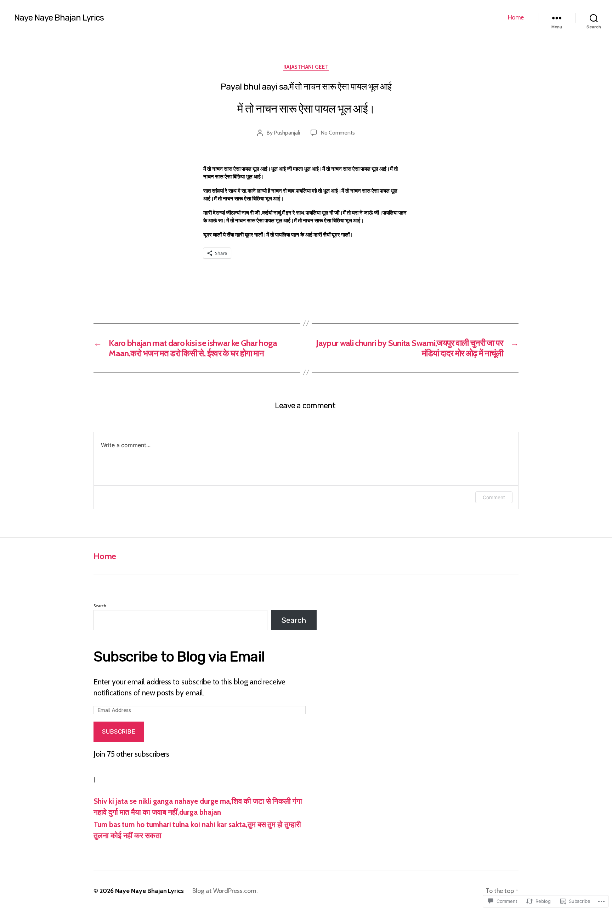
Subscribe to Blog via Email (179, 656)
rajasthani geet (306, 67)
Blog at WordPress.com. (225, 891)
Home (516, 17)
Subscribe (118, 731)
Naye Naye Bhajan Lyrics (59, 17)
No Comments (338, 132)
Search (100, 605)
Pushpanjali (287, 132)
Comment (494, 497)
